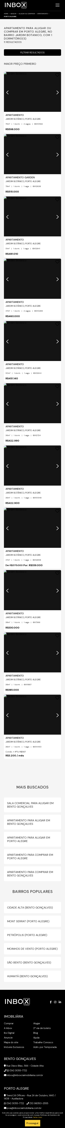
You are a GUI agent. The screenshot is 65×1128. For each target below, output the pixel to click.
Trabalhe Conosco (43, 1042)
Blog (35, 1033)
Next (57, 92)
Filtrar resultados (32, 52)
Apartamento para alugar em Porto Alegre (28, 839)
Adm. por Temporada (45, 1047)
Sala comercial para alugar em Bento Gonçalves (30, 804)
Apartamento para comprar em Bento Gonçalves (30, 873)
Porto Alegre (10, 16)
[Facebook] (51, 1002)
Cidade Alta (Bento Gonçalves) (30, 907)
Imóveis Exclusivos (14, 1047)
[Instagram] (55, 1002)
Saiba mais (37, 1117)
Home (6, 14)
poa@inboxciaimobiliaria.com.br (24, 1108)
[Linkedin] (60, 1002)
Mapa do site (11, 1042)
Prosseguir (33, 1123)
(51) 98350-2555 (39, 1103)
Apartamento (42, 14)
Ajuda (36, 1037)
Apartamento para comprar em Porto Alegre (30, 856)
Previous (8, 92)
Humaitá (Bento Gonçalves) (27, 976)
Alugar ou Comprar (27, 14)
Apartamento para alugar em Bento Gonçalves (28, 822)
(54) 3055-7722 (18, 1070)
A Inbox (8, 1028)
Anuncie (8, 1037)
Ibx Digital (9, 1033)
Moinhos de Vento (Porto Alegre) (32, 949)
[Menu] (57, 5)
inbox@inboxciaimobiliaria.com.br (25, 1075)
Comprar (9, 1023)
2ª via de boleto (42, 1028)
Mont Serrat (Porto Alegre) (28, 921)
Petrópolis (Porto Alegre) (27, 935)
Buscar (13, 14)
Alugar (36, 1023)
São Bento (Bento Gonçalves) (29, 962)
